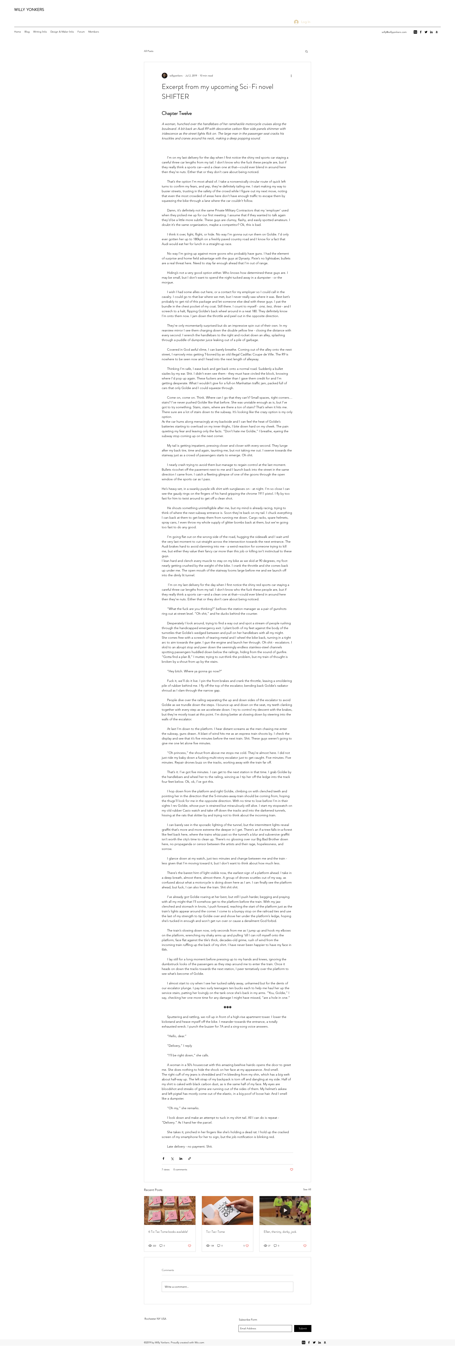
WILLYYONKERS (29, 9)
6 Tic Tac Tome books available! (168, 1231)
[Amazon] (436, 32)
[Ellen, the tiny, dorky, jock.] (285, 1210)
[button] (306, 51)
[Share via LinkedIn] (181, 1158)
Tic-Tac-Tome (215, 1231)
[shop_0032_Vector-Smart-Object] (415, 32)
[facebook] (420, 32)
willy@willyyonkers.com (394, 32)
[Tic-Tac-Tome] (227, 1210)
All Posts (148, 51)
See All (307, 1189)
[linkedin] (431, 32)
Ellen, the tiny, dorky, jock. (280, 1231)
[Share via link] (189, 1158)
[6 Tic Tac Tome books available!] (170, 1210)
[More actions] (291, 75)
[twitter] (426, 32)
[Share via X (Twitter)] (172, 1158)
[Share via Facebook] (163, 1158)
